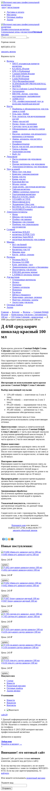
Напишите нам (19, 525)
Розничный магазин (16, 686)
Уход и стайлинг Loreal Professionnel (29, 89)
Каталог (16, 312)
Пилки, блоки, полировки (24, 124)
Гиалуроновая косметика (24, 194)
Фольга (15, 282)
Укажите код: (7, 783)
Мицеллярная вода (21, 202)
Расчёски (16, 292)
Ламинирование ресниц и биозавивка (30, 267)
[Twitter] (6, 539)
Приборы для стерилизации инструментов (25, 225)
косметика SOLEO (21, 232)
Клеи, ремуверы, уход (22, 264)
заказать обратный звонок (25, 530)
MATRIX (16, 86)
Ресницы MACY (20, 259)
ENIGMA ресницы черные (25, 272)
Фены (15, 214)
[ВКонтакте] (3, 539)
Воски (15, 161)
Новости (11, 683)
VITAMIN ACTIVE (21, 199)
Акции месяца (13, 691)
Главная (5, 312)
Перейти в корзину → (11, 742)
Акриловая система (21, 151)
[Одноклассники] (9, 539)
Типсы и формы (20, 149)
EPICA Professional (21, 71)
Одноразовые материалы (24, 279)
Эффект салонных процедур (25, 192)
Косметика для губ (21, 249)
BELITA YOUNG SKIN (23, 197)
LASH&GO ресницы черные (26, 274)
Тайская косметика (21, 189)
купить (5, 565)
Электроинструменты (17, 212)
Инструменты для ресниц (24, 269)
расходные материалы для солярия (28, 239)
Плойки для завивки (22, 219)
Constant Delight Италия (23, 73)
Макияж (10, 242)
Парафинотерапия (20, 144)
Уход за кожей (13, 169)
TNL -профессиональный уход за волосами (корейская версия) (27, 102)
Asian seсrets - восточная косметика (28, 187)
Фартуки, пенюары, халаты (25, 300)
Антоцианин (18, 91)
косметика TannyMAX (22, 237)
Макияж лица (18, 252)
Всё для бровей (19, 244)
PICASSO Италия (20, 76)
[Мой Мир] (12, 539)
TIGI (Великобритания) (23, 81)
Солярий (11, 229)
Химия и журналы (21, 287)
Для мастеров (13, 277)
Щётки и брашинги (21, 295)
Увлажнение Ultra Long (23, 204)
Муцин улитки (19, 184)
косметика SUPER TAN (23, 234)
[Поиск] (28, 37)
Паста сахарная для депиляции (26, 159)
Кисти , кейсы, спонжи (23, 254)
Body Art (16, 154)
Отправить (6, 788)
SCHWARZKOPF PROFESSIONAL (29, 83)
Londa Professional (20, 78)
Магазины (11, 14)
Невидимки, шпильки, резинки (27, 297)
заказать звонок (8, 51)
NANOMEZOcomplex (22, 209)
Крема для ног (19, 179)
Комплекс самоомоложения (25, 174)
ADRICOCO (18, 99)
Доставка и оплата (15, 12)
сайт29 (4, 715)
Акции (10, 19)
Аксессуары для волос (22, 302)
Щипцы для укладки (22, 217)
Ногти (10, 106)
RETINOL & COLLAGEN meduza (28, 207)
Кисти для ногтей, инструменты (27, 146)
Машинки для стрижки (23, 222)
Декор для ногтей (20, 121)
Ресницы (11, 257)
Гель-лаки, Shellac (20, 114)
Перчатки (16, 284)
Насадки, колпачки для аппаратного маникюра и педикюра (29, 135)
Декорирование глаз (21, 247)
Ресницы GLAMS (20, 262)
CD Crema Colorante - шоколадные (27, 317)
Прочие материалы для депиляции (28, 164)
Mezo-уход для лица (21, 171)
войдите (5, 773)
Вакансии (11, 703)
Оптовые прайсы (15, 17)
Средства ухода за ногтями (25, 126)
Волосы (10, 61)
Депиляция (12, 156)
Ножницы (17, 290)
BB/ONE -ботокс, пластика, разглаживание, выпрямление (26, 95)
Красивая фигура (20, 181)
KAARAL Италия (20, 68)
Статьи (10, 680)
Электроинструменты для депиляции (30, 166)
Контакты (11, 705)
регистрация (13, 7)
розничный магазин (35, 778)
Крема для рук (19, 176)
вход (4, 7)
